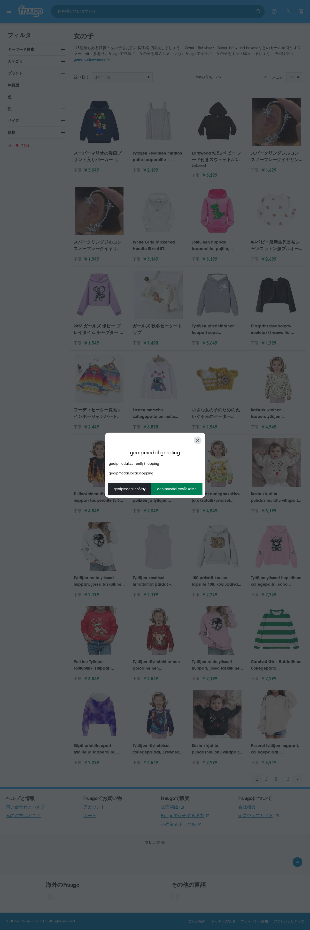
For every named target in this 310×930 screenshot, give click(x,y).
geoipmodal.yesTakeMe (177, 489)
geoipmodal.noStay (130, 489)
